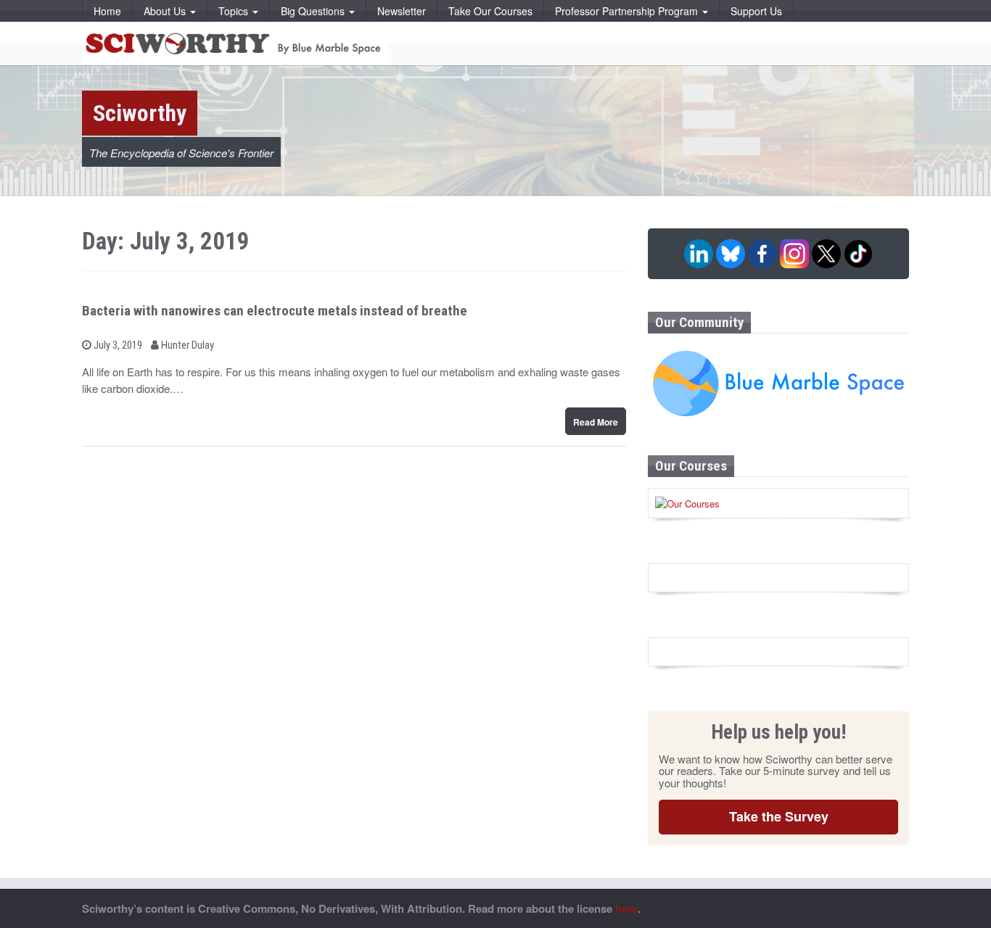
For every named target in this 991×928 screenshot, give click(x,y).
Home (107, 11)
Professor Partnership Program (628, 11)
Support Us (756, 11)
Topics (234, 11)
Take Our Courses (490, 11)
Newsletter (401, 11)
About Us (166, 11)
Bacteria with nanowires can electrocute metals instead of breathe (274, 310)
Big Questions (314, 11)
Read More (595, 421)
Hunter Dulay (186, 345)
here (626, 908)
